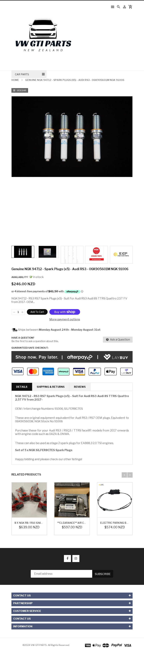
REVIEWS (80, 386)
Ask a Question (119, 339)
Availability (19, 277)
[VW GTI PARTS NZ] (108, 645)
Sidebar (21, 90)
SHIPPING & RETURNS (51, 386)
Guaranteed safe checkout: (29, 347)
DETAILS (21, 386)
